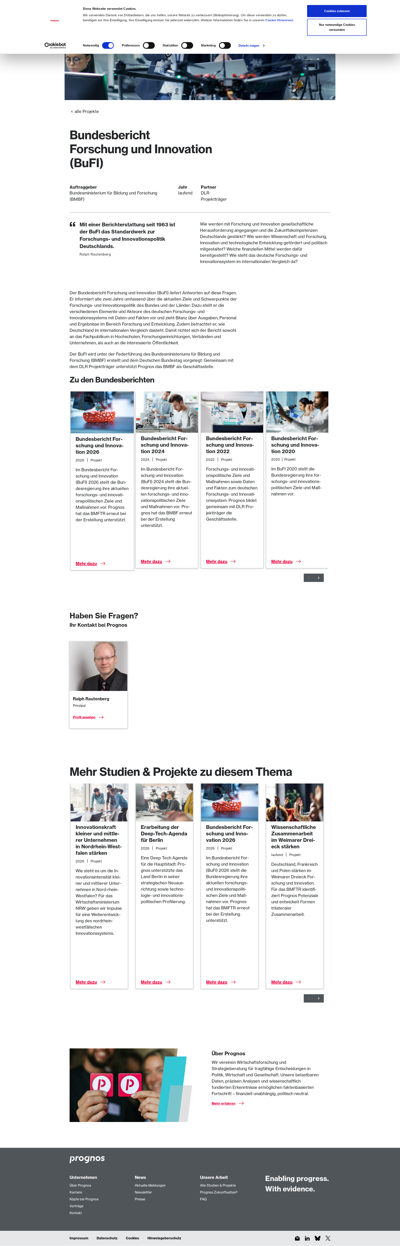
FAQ (203, 1199)
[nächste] (319, 578)
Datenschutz (107, 1238)
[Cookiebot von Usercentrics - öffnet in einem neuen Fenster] (55, 46)
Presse (140, 1199)
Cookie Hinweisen (279, 20)
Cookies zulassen (337, 11)
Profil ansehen (84, 717)
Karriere (76, 1192)
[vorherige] (309, 578)
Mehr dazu (86, 563)
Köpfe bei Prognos (84, 1199)
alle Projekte (87, 111)
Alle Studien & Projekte (218, 1185)
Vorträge (76, 1206)
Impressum (79, 1238)
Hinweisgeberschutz (164, 1238)
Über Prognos (80, 1185)
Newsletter (143, 1192)
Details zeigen (249, 45)
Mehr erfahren (223, 1103)
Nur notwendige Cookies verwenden (337, 27)
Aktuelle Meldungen (150, 1185)
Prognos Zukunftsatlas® (219, 1192)
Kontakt (76, 1213)
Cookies (132, 1238)
